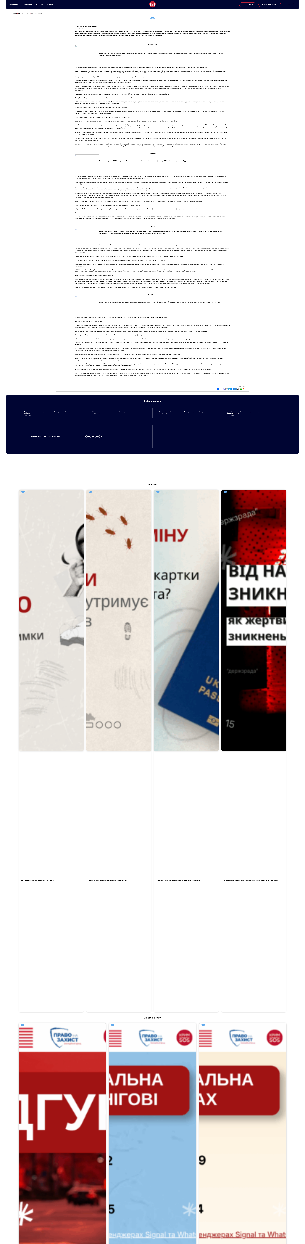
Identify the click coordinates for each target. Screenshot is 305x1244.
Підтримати (248, 5)
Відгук (50, 5)
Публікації (14, 5)
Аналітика (27, 5)
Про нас (39, 5)
